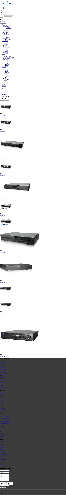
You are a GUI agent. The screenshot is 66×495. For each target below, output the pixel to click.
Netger (2, 428)
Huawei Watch (8, 28)
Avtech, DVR (2, 115)
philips (7, 35)
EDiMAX (7, 64)
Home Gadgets (4, 33)
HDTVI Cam (6, 73)
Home (3, 24)
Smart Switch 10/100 (7, 56)
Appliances (6, 40)
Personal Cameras (7, 30)
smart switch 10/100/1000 (8, 55)
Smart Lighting (6, 34)
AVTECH (7, 71)
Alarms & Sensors (7, 47)
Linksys (7, 62)
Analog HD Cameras (4, 454)
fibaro (7, 43)
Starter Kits (6, 52)
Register (5, 8)
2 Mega (7, 69)
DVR (5, 78)
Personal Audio (6, 31)
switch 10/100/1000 (7, 66)
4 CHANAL (8, 76)
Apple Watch (8, 27)
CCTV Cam (6, 70)
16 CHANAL (8, 77)
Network (3, 54)
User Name (2, 15)
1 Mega (7, 68)
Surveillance (4, 67)
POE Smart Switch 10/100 (5, 416)
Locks (5, 46)
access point (6, 59)
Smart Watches (6, 26)
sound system (8, 36)
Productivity (6, 32)
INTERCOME (8, 39)
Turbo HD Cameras (4, 452)
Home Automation (5, 41)
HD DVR (5, 80)
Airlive (2, 429)
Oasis (2, 405)
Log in (5, 6)
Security (5, 38)
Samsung (7, 49)
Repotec (7, 65)
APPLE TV (8, 37)
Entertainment (3, 380)
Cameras (5, 45)
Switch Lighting (6, 42)
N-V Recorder (6, 75)
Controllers (2, 392)
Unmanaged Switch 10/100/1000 (9, 57)
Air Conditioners (6, 44)
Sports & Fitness (6, 29)
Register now (10, 19)
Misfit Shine (3, 367)
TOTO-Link (8, 63)
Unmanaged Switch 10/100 (8, 58)
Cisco (7, 60)
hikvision (7, 72)
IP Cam (3, 84)
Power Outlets (6, 50)
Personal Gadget (4, 25)
